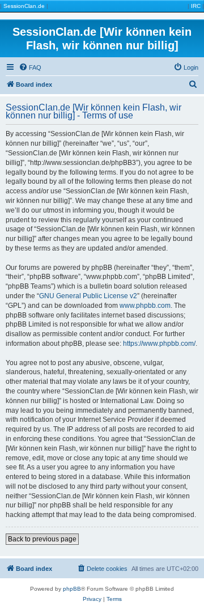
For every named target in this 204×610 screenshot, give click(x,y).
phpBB (72, 589)
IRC (196, 6)
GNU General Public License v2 (88, 296)
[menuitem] (30, 67)
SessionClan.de (24, 6)
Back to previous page (42, 539)
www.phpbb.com (145, 306)
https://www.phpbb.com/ (159, 344)
